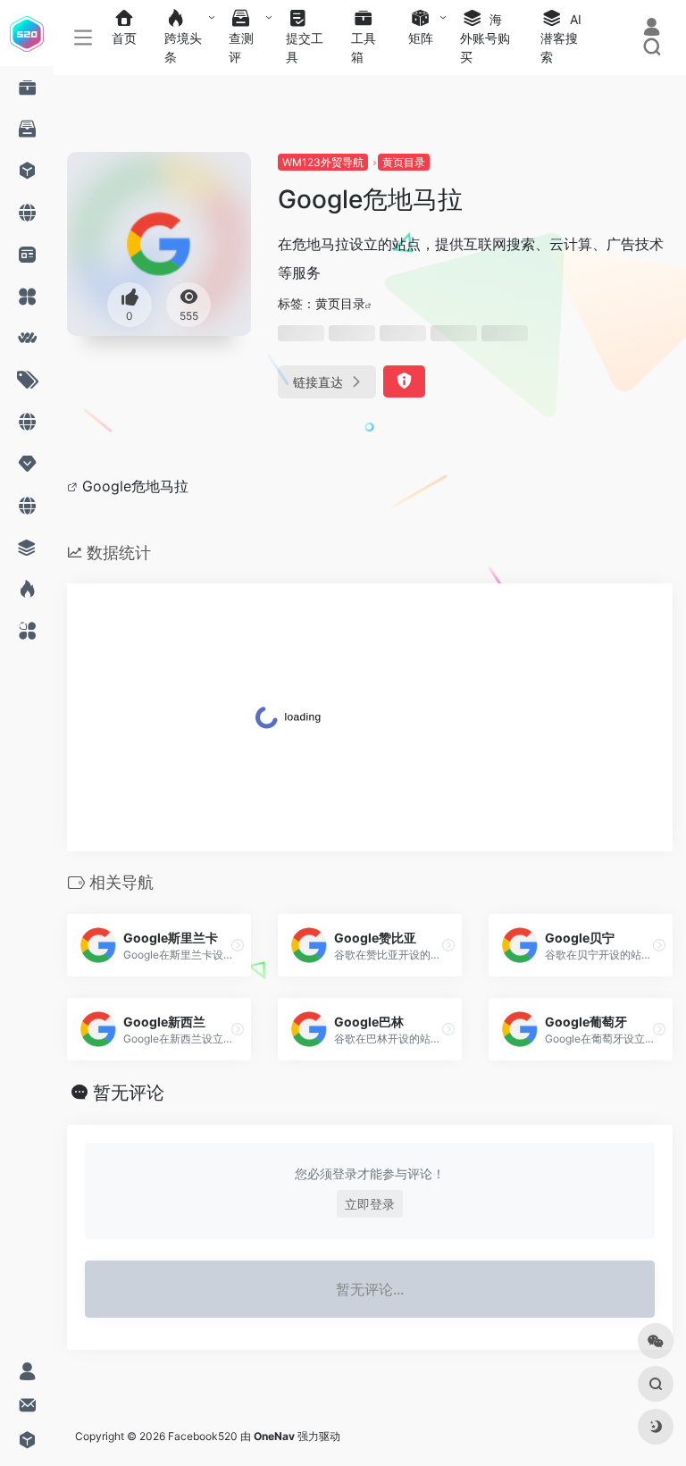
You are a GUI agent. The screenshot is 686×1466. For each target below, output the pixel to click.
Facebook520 (203, 1436)
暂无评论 (128, 1092)
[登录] (651, 29)
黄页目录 (403, 162)
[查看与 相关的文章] (74, 486)
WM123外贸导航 (323, 162)
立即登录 (370, 1203)
